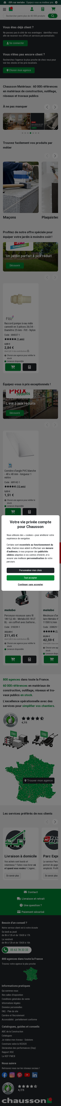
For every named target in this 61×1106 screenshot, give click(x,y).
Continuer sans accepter (30, 584)
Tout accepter (30, 577)
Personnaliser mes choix (30, 570)
